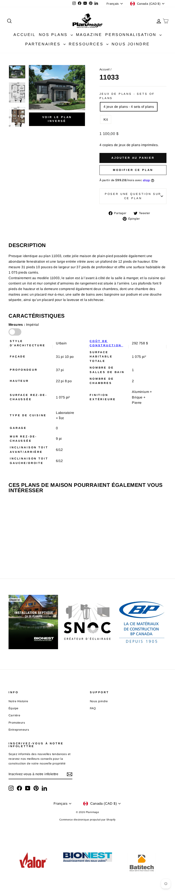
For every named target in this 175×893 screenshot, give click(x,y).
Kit (106, 119)
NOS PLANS (54, 35)
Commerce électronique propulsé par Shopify (87, 819)
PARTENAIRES (43, 44)
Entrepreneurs (19, 729)
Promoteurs (17, 722)
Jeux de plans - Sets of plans (127, 96)
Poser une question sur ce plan (133, 196)
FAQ (93, 708)
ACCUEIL (24, 35)
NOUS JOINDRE (131, 44)
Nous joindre (99, 701)
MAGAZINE (89, 35)
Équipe (13, 708)
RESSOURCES (87, 44)
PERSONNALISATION (131, 35)
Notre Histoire (18, 701)
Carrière (14, 715)
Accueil (104, 69)
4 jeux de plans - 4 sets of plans (129, 106)
